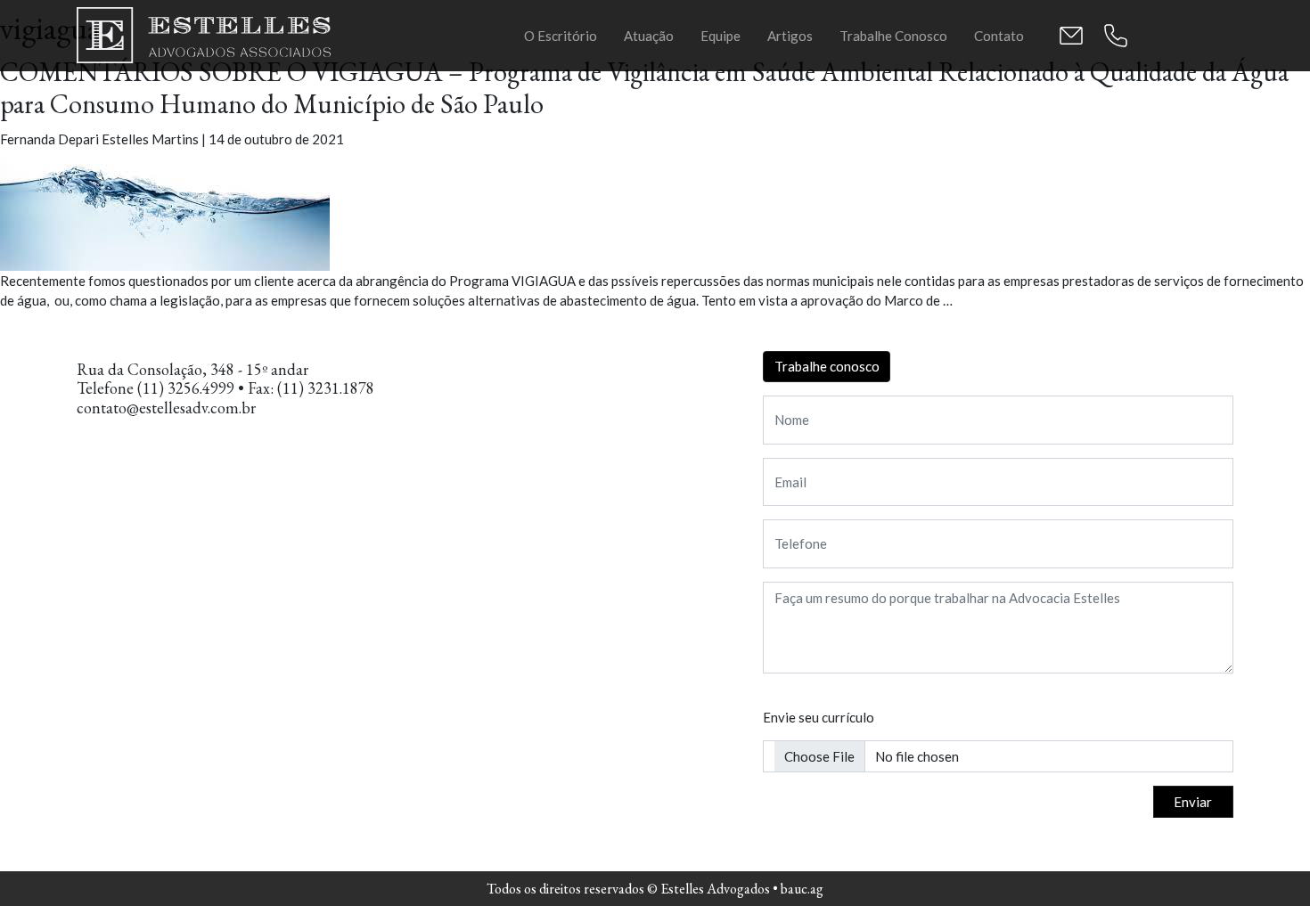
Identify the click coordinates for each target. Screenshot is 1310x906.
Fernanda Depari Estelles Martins (99, 139)
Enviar (1193, 802)
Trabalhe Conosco (893, 36)
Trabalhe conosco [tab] (827, 366)
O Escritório (560, 36)
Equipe (720, 36)
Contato (999, 36)
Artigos (790, 36)
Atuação (649, 36)
